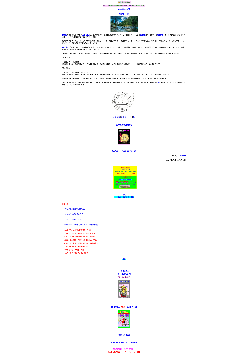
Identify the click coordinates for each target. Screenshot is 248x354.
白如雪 (64, 47)
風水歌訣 (160, 35)
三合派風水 (86, 35)
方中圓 (64, 35)
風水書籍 (143, 35)
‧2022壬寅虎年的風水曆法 (71, 219)
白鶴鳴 (124, 151)
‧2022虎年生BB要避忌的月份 (72, 214)
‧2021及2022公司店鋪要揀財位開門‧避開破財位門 (80, 225)
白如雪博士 (182, 156)
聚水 (159, 83)
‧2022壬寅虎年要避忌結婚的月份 (74, 209)
